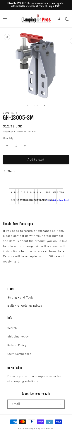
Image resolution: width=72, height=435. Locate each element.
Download (51, 200)
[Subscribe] (60, 404)
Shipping (7, 131)
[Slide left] (28, 106)
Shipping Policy (17, 336)
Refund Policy (16, 345)
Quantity (8, 138)
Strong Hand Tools (20, 297)
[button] (5, 18)
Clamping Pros (31, 428)
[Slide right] (44, 106)
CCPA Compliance (19, 354)
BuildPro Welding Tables (24, 305)
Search (12, 328)
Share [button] (11, 171)
